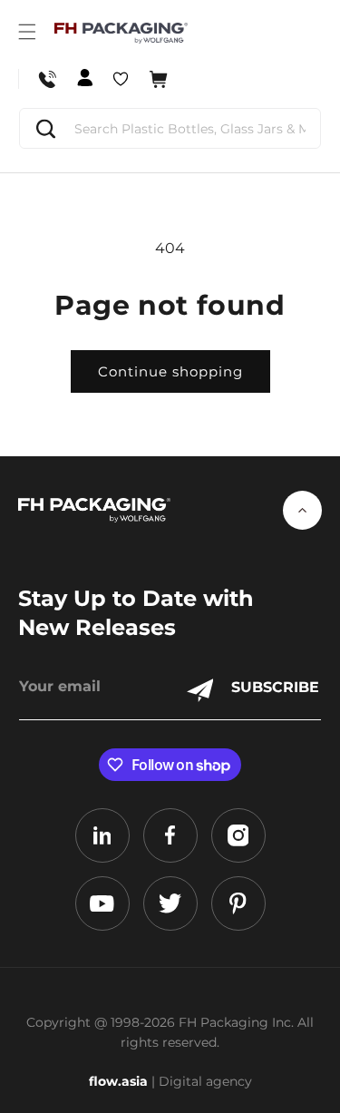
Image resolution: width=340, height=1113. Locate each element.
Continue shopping (170, 371)
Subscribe (275, 687)
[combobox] (170, 128)
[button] (27, 32)
